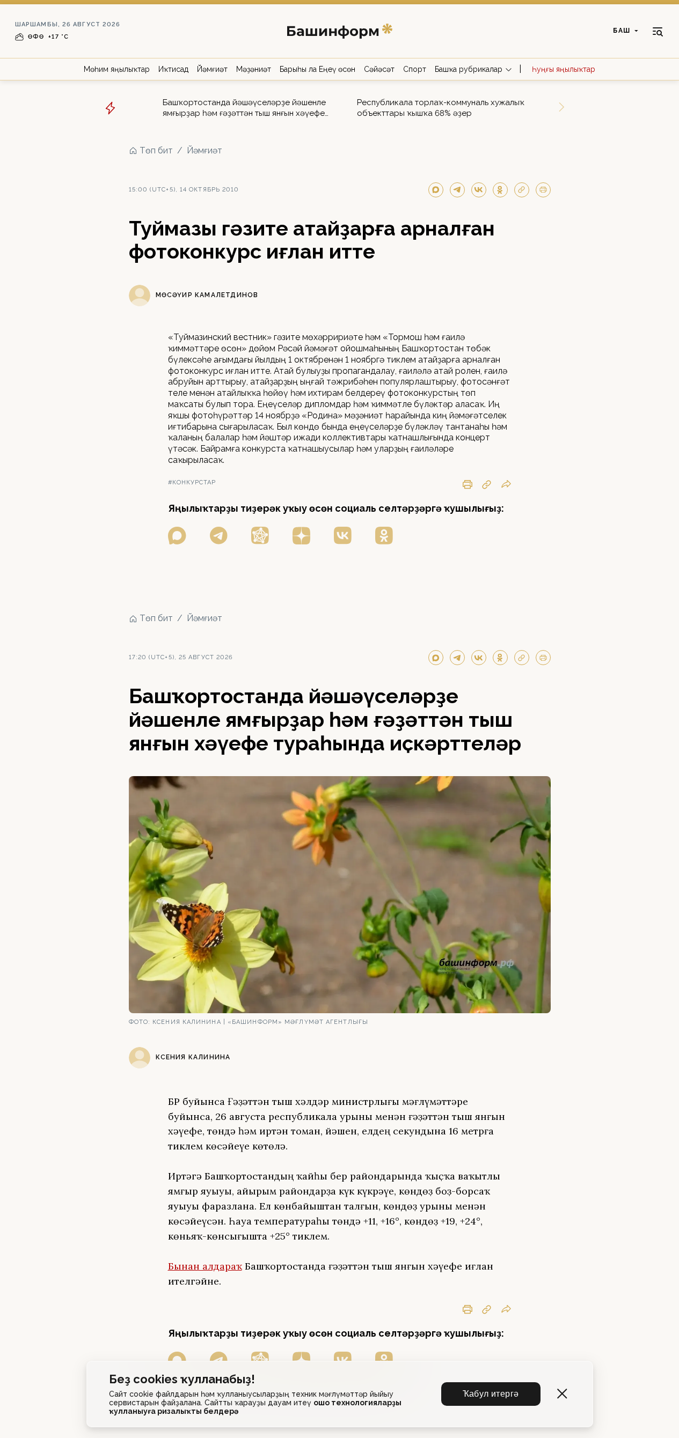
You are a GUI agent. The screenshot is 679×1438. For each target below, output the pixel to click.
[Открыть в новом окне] (177, 535)
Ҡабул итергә (491, 1394)
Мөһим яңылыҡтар (117, 69)
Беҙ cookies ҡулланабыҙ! (182, 1379)
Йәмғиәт (212, 69)
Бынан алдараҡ (205, 1266)
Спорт (414, 69)
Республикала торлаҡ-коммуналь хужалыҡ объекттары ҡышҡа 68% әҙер (440, 108)
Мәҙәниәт (253, 69)
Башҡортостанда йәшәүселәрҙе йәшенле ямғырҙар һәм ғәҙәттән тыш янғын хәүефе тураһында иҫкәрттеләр (244, 108)
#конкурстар (192, 482)
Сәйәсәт (379, 69)
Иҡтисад (173, 69)
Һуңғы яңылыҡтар (563, 69)
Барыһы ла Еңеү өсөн (317, 69)
